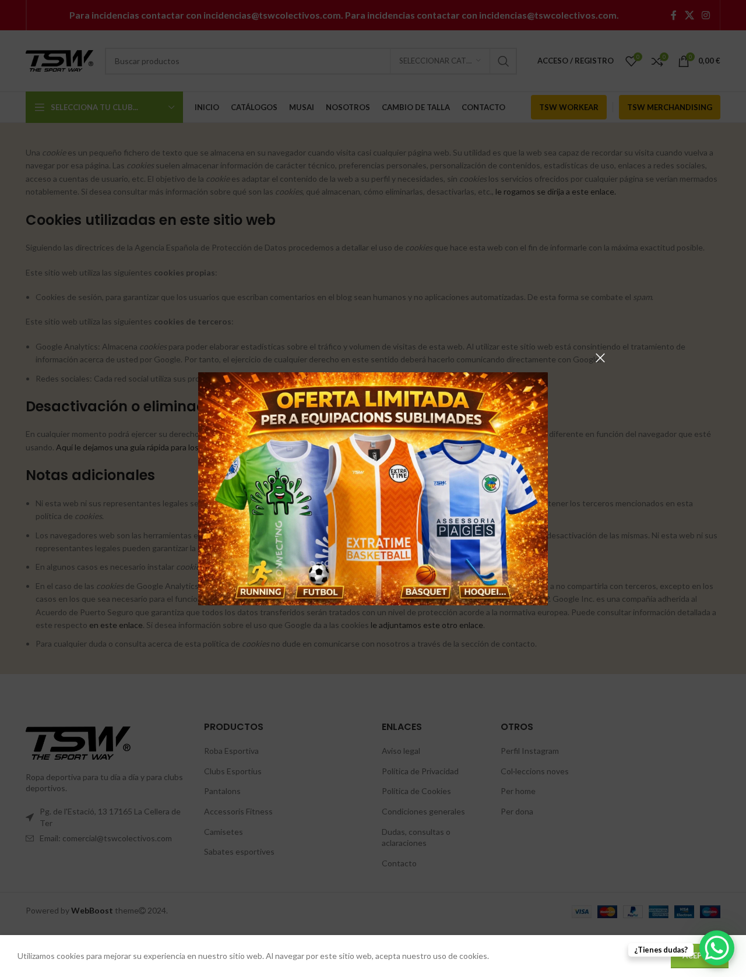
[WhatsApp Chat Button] (716, 947)
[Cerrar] (600, 357)
